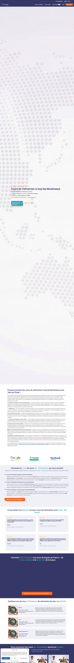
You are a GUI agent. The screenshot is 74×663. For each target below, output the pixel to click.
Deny (15, 658)
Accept (6, 658)
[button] (27, 650)
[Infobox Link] (15, 458)
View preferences (24, 658)
